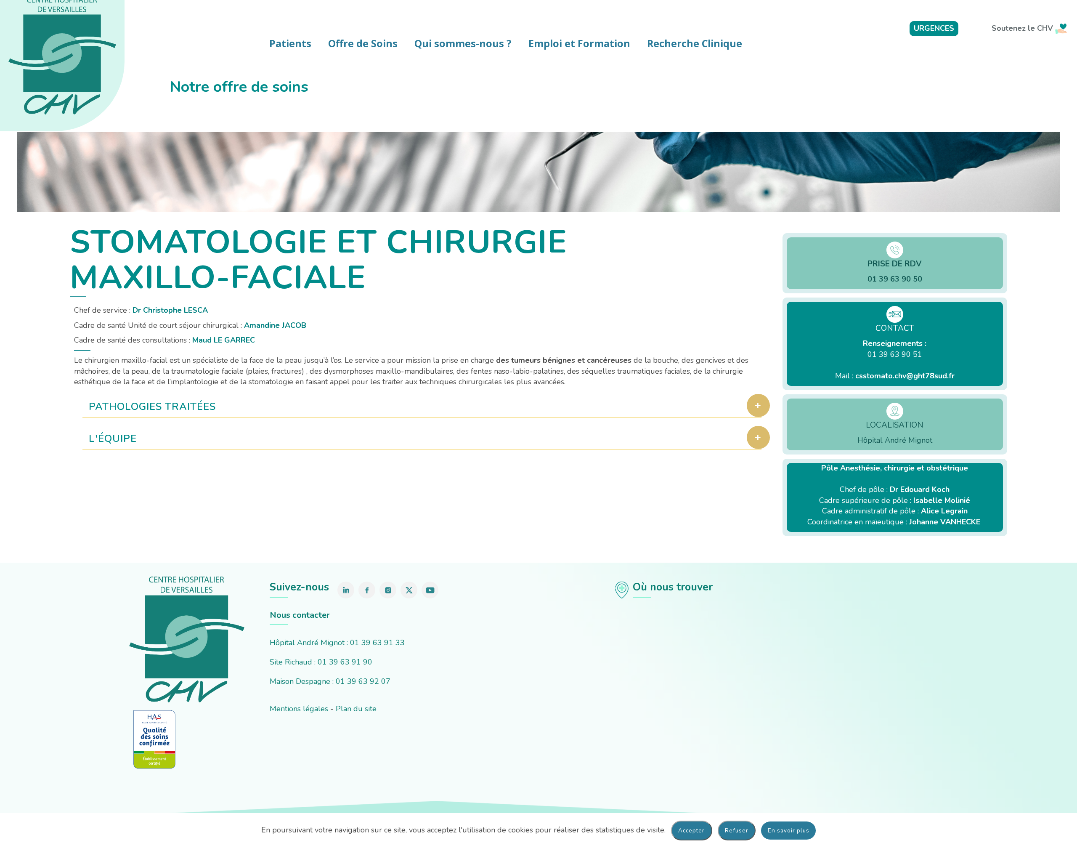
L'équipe (113, 438)
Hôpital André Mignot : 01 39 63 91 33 (337, 643)
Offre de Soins (363, 43)
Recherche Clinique (694, 43)
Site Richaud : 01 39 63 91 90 (321, 662)
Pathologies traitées (152, 406)
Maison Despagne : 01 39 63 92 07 (330, 681)
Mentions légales (299, 709)
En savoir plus (788, 831)
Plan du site (356, 709)
